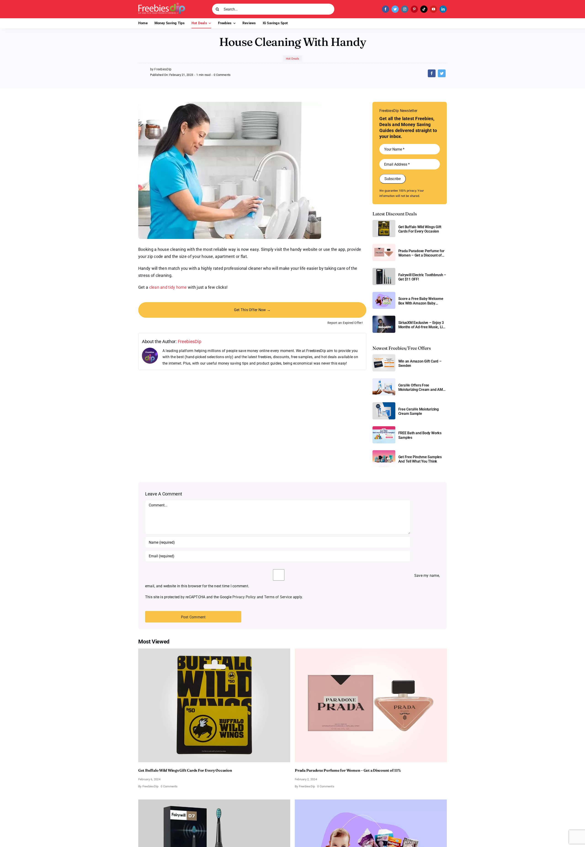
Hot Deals (292, 58)
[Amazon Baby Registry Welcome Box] (383, 293)
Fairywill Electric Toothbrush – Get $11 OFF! (422, 277)
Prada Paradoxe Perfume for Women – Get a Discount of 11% (421, 253)
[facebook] (385, 9)
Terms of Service (278, 597)
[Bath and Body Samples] (383, 428)
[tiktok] (424, 9)
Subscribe (392, 179)
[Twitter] (442, 73)
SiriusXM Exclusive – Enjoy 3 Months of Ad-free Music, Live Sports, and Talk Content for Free (422, 324)
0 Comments (222, 75)
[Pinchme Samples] (383, 452)
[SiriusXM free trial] (383, 317)
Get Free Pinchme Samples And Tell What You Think (420, 459)
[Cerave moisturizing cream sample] (383, 404)
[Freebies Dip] (161, 4)
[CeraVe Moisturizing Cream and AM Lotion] (383, 380)
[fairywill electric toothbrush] (383, 269)
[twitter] (395, 9)
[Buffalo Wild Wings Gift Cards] (383, 222)
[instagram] (404, 9)
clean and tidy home (168, 287)
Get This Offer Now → (252, 310)
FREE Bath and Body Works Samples (419, 435)
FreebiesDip (189, 341)
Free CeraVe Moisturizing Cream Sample (418, 411)
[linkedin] (443, 9)
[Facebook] (432, 73)
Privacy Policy (244, 597)
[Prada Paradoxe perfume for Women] (383, 246)
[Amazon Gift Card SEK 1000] (383, 356)
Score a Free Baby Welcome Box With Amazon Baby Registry (420, 300)
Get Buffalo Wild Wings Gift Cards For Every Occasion (419, 229)
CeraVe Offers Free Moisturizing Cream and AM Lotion (420, 387)
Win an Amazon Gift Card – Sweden (419, 363)
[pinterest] (414, 9)
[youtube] (433, 9)
